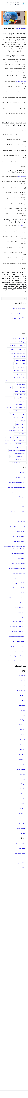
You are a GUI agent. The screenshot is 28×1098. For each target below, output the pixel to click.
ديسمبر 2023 (22, 700)
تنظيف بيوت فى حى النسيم (19, 374)
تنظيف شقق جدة (21, 384)
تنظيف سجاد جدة (10, 381)
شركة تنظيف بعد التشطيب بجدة (16, 553)
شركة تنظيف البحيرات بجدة (17, 626)
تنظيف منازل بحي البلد (20, 397)
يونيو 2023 (22, 715)
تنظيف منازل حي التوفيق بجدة (17, 313)
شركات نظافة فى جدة (20, 434)
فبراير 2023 (22, 730)
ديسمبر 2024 (22, 695)
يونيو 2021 (22, 779)
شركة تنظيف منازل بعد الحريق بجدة (17, 456)
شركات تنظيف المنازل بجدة (17, 414)
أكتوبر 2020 (22, 818)
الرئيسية (25, 28)
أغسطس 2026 (21, 675)
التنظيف (5, 51)
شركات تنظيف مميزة (20, 424)
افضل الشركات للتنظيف (17, 349)
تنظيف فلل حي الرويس (19, 308)
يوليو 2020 (22, 833)
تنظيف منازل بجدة (20, 391)
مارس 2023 (22, 725)
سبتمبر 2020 (22, 823)
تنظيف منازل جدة (9, 397)
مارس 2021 (22, 794)
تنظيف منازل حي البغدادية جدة (19, 404)
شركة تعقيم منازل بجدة (19, 536)
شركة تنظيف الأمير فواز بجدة (16, 621)
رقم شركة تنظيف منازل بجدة (17, 526)
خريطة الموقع (21, 521)
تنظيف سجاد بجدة (21, 381)
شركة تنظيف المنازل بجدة (19, 437)
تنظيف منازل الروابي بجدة (21, 81)
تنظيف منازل (8, 387)
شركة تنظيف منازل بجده (20, 453)
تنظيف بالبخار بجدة (20, 360)
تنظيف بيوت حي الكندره (20, 367)
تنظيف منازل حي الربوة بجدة (18, 318)
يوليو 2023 (22, 710)
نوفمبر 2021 (22, 759)
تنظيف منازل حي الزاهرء (20, 407)
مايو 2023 (22, 720)
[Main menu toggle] (3, 3)
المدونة (23, 502)
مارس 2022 (22, 744)
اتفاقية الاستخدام (20, 477)
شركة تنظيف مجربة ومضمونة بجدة (16, 593)
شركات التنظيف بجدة (8, 407)
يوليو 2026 (22, 680)
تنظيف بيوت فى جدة (19, 370)
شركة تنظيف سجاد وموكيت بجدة (16, 568)
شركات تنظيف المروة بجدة (19, 410)
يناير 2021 (23, 803)
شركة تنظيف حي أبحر (18, 641)
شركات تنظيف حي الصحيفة (19, 417)
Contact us (22, 472)
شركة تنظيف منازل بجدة (19, 328)
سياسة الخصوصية (20, 531)
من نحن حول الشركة (20, 607)
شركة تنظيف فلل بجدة (20, 443)
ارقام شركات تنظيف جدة (18, 338)
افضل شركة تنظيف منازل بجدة (18, 353)
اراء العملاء (21, 612)
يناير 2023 (22, 735)
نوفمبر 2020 (22, 813)
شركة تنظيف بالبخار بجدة (18, 541)
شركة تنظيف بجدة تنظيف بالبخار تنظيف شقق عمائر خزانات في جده (14, 547)
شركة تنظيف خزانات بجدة (18, 563)
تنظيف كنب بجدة (20, 863)
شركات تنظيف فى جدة (18, 421)
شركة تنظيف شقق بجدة (9, 440)
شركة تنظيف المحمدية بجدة (16, 636)
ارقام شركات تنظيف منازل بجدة (18, 342)
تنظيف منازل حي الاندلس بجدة (18, 401)
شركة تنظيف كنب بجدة (19, 588)
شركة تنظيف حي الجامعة (17, 651)
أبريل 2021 (22, 789)
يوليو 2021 (22, 774)
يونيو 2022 (22, 739)
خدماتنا (23, 517)
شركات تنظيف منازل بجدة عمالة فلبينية (17, 430)
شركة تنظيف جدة (21, 440)
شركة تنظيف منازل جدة (20, 459)
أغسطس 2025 (21, 690)
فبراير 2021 (22, 799)
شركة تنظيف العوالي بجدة (17, 631)
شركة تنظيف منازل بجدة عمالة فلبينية (17, 450)
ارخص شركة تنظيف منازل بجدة (17, 482)
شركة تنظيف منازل (8, 443)
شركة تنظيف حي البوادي (17, 646)
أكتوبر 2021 (22, 764)
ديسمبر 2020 (22, 808)
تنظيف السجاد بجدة (19, 356)
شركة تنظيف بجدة (22, 176)
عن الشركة (22, 603)
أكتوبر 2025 (22, 685)
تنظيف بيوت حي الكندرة (20, 363)
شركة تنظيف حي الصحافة (17, 656)
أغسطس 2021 (21, 769)
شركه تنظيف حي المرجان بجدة (16, 661)
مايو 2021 (23, 784)
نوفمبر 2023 (22, 705)
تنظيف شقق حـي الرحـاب (19, 387)
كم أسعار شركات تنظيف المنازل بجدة (17, 462)
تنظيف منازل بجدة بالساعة (18, 512)
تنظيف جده (22, 848)
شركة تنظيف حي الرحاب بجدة (17, 323)
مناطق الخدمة (19, 28)
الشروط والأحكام (21, 497)
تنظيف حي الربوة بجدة (19, 377)
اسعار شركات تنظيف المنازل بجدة (16, 487)
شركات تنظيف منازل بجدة (19, 427)
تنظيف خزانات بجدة (20, 853)
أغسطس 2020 (21, 828)
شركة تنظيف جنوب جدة (19, 558)
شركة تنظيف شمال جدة (19, 578)
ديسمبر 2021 (22, 754)
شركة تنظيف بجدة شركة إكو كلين (14, 3)
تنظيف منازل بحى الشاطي (19, 394)
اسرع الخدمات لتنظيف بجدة (17, 345)
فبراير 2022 (22, 749)
